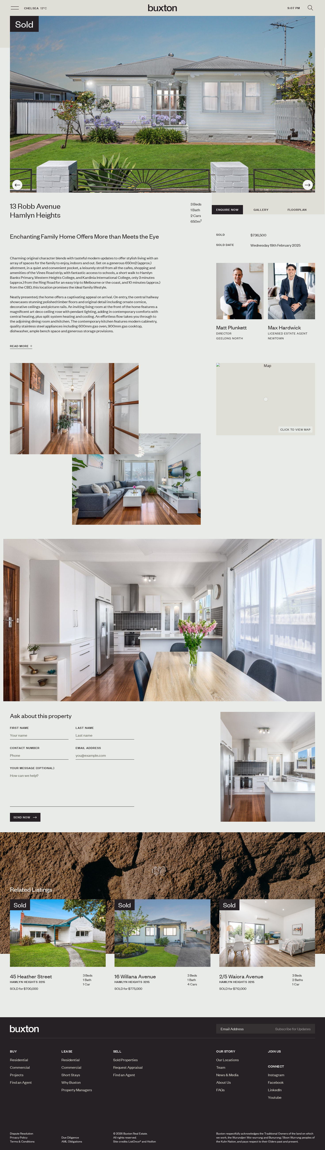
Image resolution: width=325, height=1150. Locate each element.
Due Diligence (70, 1137)
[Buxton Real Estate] (33, 1028)
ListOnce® (134, 1141)
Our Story (225, 1051)
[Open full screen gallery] (162, 104)
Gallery (261, 210)
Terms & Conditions (22, 1141)
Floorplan (297, 210)
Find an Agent (21, 1082)
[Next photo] (308, 185)
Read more (19, 346)
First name (19, 728)
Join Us (274, 1051)
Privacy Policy (18, 1137)
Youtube (274, 1097)
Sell (117, 1051)
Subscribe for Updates (293, 1028)
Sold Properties (125, 1059)
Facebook (276, 1082)
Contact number (25, 748)
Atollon (151, 1141)
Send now (21, 817)
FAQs (220, 1089)
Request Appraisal (128, 1067)
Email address (88, 748)
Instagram (276, 1074)
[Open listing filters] (310, 8)
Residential (19, 1059)
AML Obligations (71, 1141)
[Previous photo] (17, 185)
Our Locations (227, 1059)
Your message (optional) (32, 768)
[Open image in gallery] (136, 479)
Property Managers (76, 1089)
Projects (16, 1074)
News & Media (227, 1074)
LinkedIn (275, 1089)
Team (220, 1067)
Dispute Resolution (21, 1133)
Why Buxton (71, 1082)
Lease (66, 1051)
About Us (223, 1082)
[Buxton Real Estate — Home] (162, 7)
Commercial (20, 1067)
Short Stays (70, 1074)
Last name (85, 728)
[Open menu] (15, 8)
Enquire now (227, 210)
